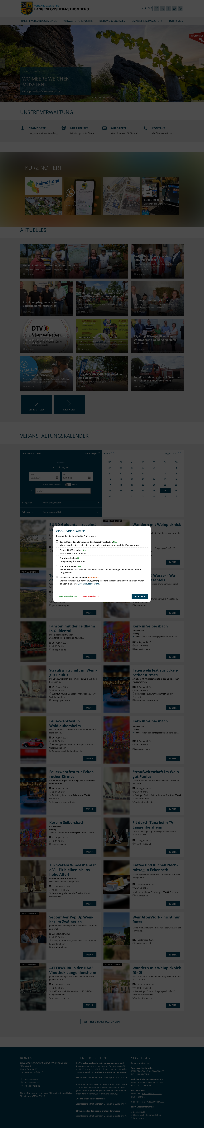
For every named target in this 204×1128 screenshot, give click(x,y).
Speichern (139, 596)
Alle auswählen (68, 596)
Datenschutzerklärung (88, 583)
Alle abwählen (91, 596)
